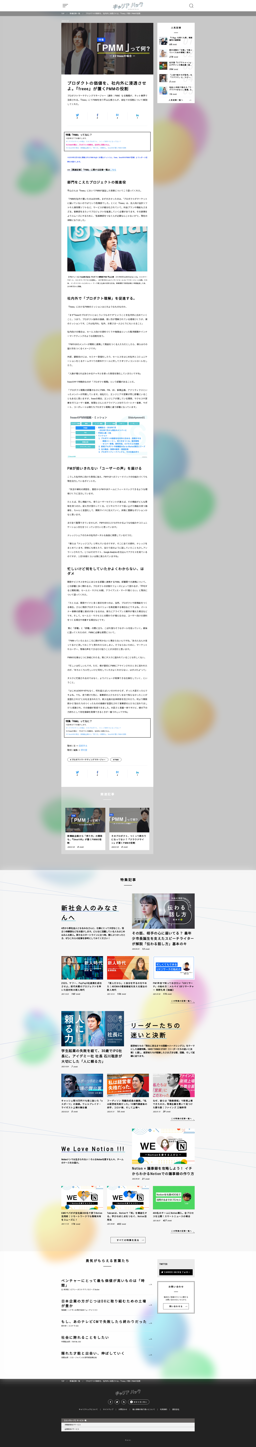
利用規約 (163, 1409)
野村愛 (84, 750)
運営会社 (175, 1409)
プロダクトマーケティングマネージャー (89, 760)
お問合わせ (123, 1409)
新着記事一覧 (75, 14)
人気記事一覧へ (176, 100)
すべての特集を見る (128, 1240)
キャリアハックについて (88, 1409)
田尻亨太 (83, 746)
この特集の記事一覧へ (181, 1001)
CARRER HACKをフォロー (177, 1272)
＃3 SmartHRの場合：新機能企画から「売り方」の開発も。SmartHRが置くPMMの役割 (96, 148)
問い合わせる (176, 1306)
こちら (113, 170)
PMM (117, 760)
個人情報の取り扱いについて (143, 1409)
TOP (62, 14)
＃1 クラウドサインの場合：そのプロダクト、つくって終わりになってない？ (93, 141)
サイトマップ (108, 1409)
